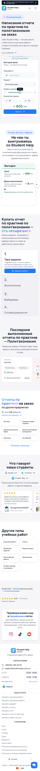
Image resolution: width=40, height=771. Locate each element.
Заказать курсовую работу (12, 697)
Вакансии (5, 740)
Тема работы (8, 71)
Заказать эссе (7, 711)
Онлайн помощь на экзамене (9, 567)
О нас (4, 729)
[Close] (35, 3)
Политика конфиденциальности (14, 746)
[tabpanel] (20, 91)
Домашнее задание (7, 549)
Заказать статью (8, 707)
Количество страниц (11, 96)
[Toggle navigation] (35, 8)
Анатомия (7, 438)
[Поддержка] (29, 8)
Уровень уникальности (12, 89)
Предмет (7, 80)
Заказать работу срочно (11, 717)
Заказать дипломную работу (13, 700)
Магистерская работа (9, 558)
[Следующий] (36, 184)
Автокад (7, 421)
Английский (26, 438)
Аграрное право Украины (28, 422)
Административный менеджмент (29, 431)
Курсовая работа (10, 542)
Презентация (27, 557)
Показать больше (10, 504)
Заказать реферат (9, 704)
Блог (3, 726)
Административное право (11, 431)
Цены (4, 736)
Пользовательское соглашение (14, 750)
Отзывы (5, 733)
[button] (5, 92)
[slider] (20, 92)
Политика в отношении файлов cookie (17, 753)
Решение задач (27, 548)
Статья (24, 542)
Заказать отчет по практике (13, 714)
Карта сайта (7, 743)
